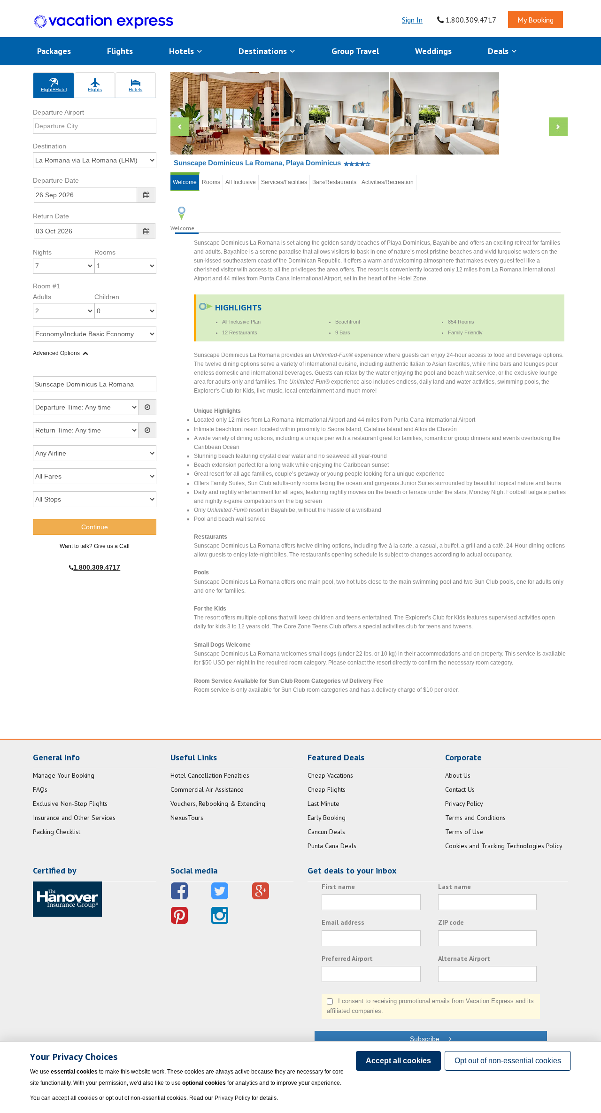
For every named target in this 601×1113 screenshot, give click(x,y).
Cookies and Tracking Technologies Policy (503, 846)
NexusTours (186, 817)
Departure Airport (58, 112)
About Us (457, 775)
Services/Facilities (284, 182)
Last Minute (323, 803)
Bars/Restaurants (334, 182)
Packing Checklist (56, 831)
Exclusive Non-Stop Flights (70, 803)
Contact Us (460, 789)
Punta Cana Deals (332, 846)
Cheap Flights (327, 789)
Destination (49, 146)
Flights (120, 51)
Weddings (433, 51)
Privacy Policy (464, 803)
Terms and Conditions (475, 817)
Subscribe (429, 1039)
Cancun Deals (326, 831)
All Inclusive (240, 182)
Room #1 (46, 286)
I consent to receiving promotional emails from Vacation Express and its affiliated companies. (430, 1005)
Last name (454, 886)
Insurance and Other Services (74, 817)
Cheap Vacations (330, 775)
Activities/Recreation (388, 182)
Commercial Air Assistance (207, 789)
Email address (343, 922)
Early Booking (327, 817)
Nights (42, 252)
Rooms (105, 252)
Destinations (264, 51)
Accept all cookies (398, 1061)
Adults (42, 297)
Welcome (185, 182)
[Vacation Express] (103, 21)
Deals (499, 51)
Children (106, 297)
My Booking (535, 19)
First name (338, 886)
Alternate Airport (464, 958)
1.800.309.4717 (470, 19)
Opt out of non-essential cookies (508, 1061)
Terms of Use (464, 831)
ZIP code (451, 922)
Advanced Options (56, 353)
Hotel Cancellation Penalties (209, 775)
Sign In (412, 19)
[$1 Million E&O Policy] (67, 898)
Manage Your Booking (63, 775)
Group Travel (355, 51)
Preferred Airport (347, 958)
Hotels (182, 51)
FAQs (40, 789)
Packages (54, 51)
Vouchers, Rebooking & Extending (217, 803)
